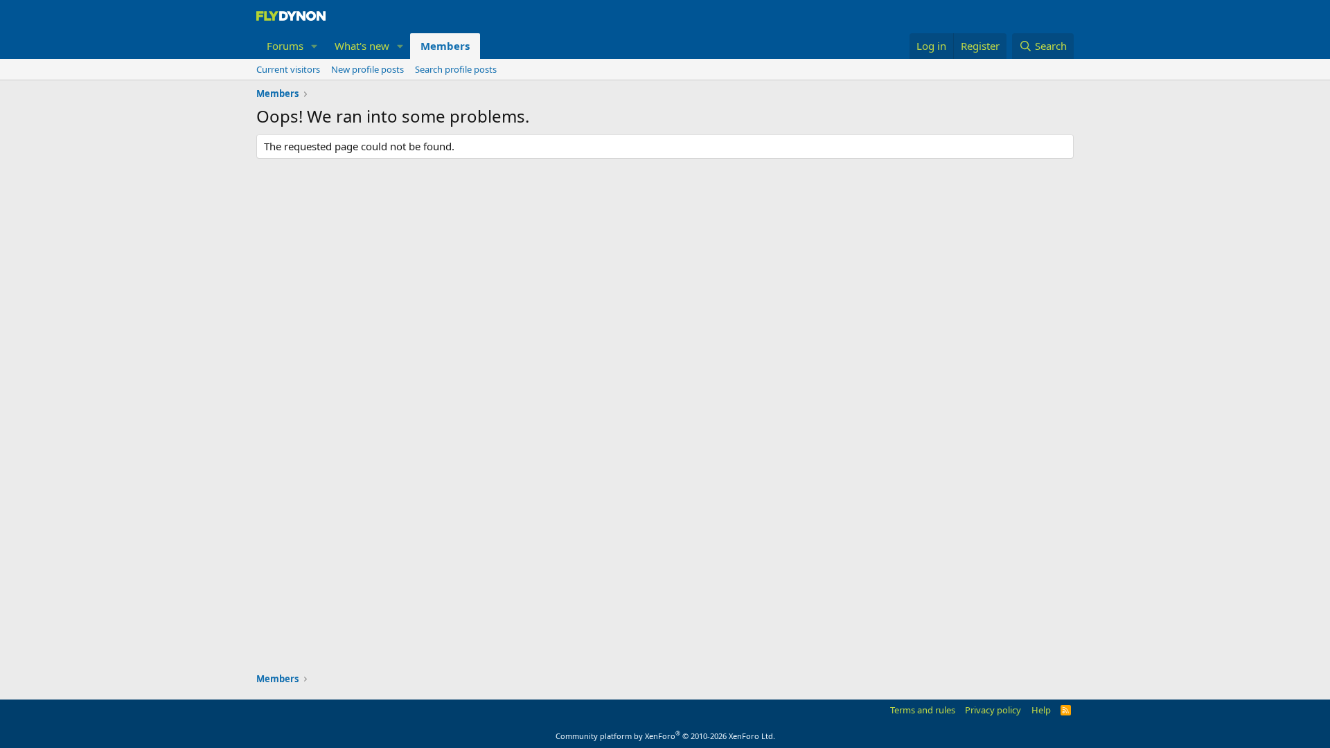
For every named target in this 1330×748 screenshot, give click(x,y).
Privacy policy (993, 710)
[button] (314, 46)
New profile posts (367, 69)
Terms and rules (922, 710)
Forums (285, 46)
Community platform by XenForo (665, 736)
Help (1041, 710)
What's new (362, 46)
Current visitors (288, 69)
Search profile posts (456, 69)
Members (445, 46)
